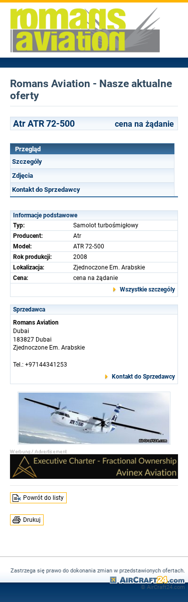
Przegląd (28, 149)
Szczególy (27, 161)
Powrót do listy (43, 497)
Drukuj (32, 519)
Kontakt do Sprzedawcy (46, 189)
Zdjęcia (22, 175)
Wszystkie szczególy (147, 289)
